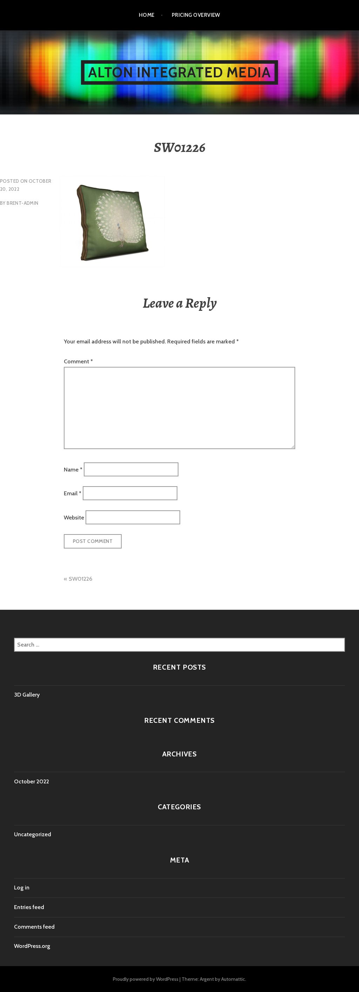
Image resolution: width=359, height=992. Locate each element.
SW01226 (80, 578)
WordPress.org (32, 946)
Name (73, 469)
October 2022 (31, 781)
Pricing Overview (196, 15)
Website (74, 517)
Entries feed (29, 907)
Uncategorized (32, 834)
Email (72, 493)
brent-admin (22, 203)
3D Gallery (27, 694)
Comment (78, 361)
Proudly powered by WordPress (145, 979)
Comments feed (34, 926)
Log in (21, 887)
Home (147, 15)
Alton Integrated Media (179, 72)
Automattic (233, 979)
